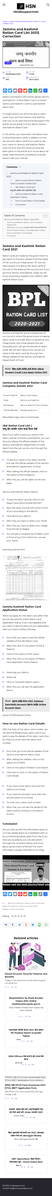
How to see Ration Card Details (30, 201)
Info (8, 63)
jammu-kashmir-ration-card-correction (27, 903)
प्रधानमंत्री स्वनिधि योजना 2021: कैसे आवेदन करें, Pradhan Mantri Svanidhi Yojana (26, 1033)
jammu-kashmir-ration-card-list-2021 (20, 906)
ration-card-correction (14, 909)
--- (5, 903)
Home (5, 21)
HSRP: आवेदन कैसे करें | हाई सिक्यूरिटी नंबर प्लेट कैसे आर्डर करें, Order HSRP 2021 (26, 1110)
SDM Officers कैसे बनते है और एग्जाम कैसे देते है (26, 1057)
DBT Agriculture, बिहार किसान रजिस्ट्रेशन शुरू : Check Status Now (26, 1160)
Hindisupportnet (26, 12)
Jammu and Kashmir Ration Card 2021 (21, 219)
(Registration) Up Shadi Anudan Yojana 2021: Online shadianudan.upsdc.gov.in (26, 1001)
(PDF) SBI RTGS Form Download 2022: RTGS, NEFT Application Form (25, 1086)
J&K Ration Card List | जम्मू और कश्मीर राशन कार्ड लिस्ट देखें (26, 227)
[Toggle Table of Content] (44, 216)
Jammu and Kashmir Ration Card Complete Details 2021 (24, 223)
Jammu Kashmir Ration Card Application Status (26, 230)
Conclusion (20, 204)
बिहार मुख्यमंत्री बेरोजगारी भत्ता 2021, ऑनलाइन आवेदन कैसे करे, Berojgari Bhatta (26, 1134)
